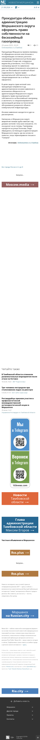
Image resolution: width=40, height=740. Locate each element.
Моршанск (11, 707)
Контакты (10, 719)
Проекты (10, 715)
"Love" (10, 669)
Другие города (12, 711)
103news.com (9, 666)
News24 (14, 669)
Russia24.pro (25, 669)
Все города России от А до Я (12, 167)
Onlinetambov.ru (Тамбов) (12, 47)
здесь (24, 645)
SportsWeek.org (31, 666)
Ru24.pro (19, 669)
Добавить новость (21, 701)
